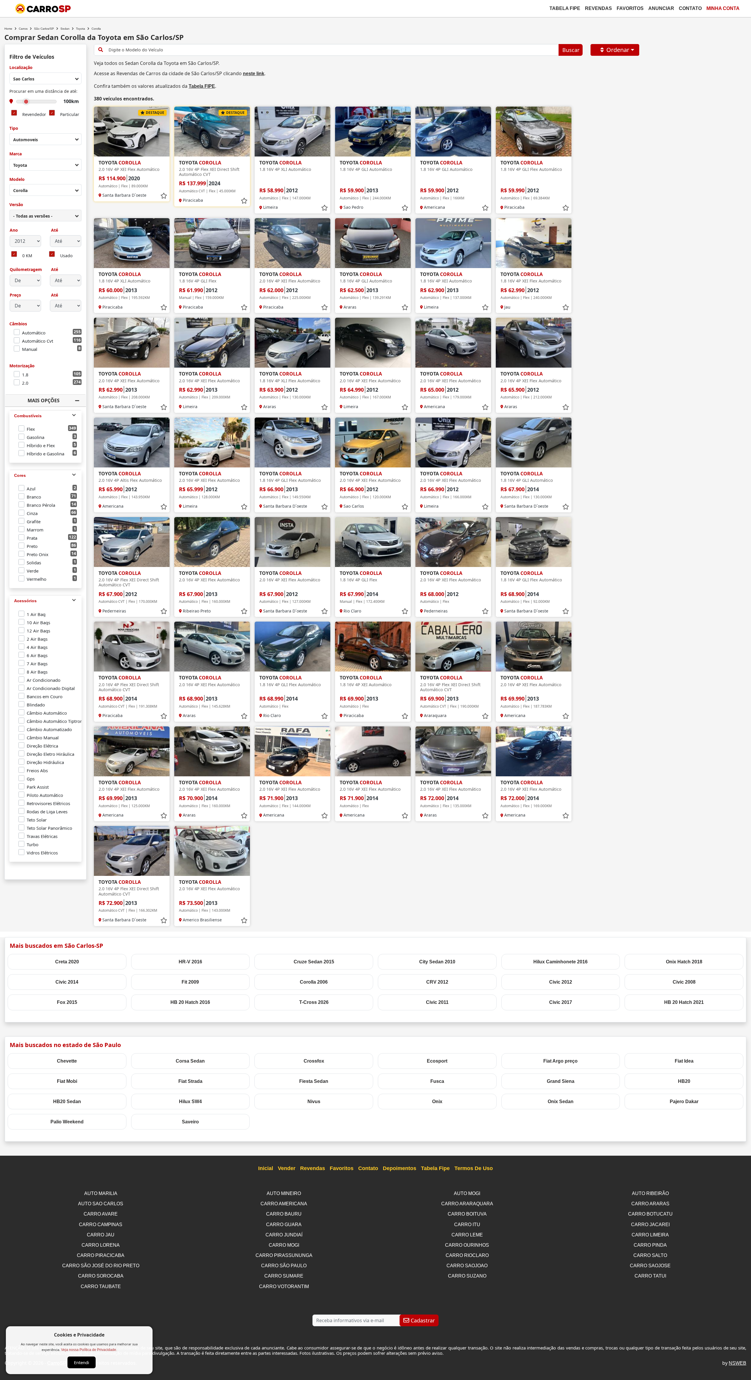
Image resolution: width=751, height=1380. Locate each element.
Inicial (265, 1168)
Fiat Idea (684, 1060)
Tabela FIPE (202, 86)
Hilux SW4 (190, 1101)
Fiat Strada (190, 1081)
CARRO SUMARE (283, 1275)
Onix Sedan (561, 1101)
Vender (286, 1168)
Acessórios (25, 600)
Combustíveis (28, 415)
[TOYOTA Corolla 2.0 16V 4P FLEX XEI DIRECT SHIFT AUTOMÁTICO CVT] (212, 131)
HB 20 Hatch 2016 (190, 1002)
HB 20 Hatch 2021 (684, 1002)
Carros (23, 28)
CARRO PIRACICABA (100, 1255)
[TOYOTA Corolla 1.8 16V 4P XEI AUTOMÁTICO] (453, 243)
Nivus (313, 1101)
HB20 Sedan (67, 1101)
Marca (15, 154)
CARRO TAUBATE (101, 1286)
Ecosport (437, 1060)
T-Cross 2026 (314, 1002)
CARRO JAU (100, 1234)
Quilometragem (26, 269)
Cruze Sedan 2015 (314, 961)
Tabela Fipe (564, 8)
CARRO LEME (467, 1234)
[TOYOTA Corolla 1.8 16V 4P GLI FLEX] (212, 243)
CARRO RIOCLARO (467, 1255)
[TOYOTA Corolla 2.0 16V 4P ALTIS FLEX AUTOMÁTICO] (132, 442)
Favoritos (630, 8)
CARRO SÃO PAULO (284, 1265)
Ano (14, 230)
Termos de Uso (473, 1168)
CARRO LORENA (101, 1245)
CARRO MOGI (284, 1245)
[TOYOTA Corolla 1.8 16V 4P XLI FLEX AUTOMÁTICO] (292, 343)
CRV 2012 (437, 982)
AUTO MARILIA (100, 1193)
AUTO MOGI (467, 1193)
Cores (20, 475)
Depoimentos (399, 1168)
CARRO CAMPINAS (100, 1224)
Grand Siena (560, 1081)
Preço (15, 295)
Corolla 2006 (314, 982)
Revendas (598, 8)
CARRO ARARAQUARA (467, 1203)
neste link (253, 73)
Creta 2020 (67, 961)
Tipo (13, 128)
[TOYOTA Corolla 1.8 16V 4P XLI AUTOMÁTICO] (292, 131)
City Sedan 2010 (437, 961)
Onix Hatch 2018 (684, 961)
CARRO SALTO (650, 1255)
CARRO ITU (467, 1224)
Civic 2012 (560, 982)
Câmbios (18, 324)
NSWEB (737, 1363)
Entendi (81, 1362)
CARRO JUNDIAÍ (283, 1234)
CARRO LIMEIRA (650, 1234)
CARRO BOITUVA (467, 1213)
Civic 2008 (684, 982)
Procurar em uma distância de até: (43, 91)
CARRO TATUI (650, 1275)
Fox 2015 (67, 1002)
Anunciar (661, 8)
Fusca (437, 1081)
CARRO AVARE (101, 1213)
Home (8, 28)
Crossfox (314, 1060)
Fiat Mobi (67, 1081)
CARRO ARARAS (650, 1203)
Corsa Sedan (190, 1060)
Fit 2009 (190, 982)
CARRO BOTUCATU (650, 1213)
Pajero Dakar (684, 1101)
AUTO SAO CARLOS (100, 1203)
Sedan (65, 28)
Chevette (67, 1060)
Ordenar (617, 50)
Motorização (22, 365)
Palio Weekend (67, 1121)
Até (54, 230)
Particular (69, 114)
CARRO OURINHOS (467, 1245)
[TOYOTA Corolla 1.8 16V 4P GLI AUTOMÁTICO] (373, 131)
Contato (690, 8)
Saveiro (190, 1121)
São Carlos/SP (44, 28)
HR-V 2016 (190, 961)
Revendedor (34, 114)
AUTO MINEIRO (284, 1193)
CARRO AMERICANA (284, 1203)
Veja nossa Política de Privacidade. (89, 1350)
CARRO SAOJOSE (650, 1265)
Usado (66, 255)
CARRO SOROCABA (101, 1275)
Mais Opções (44, 400)
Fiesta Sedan (313, 1081)
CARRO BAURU (284, 1213)
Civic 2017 (560, 1002)
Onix (437, 1101)
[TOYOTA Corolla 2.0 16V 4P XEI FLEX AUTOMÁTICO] (132, 131)
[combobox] (45, 78)
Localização (21, 67)
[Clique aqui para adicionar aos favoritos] (163, 196)
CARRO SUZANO (467, 1275)
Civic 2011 (437, 1002)
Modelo (17, 179)
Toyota (80, 28)
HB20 (684, 1081)
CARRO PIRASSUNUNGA (284, 1255)
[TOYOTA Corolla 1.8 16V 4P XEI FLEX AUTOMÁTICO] (533, 243)
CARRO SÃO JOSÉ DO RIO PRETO (100, 1265)
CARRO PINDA (650, 1245)
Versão (16, 204)
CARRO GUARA (284, 1224)
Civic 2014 (66, 982)
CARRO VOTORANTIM (284, 1286)
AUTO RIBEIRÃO (650, 1193)
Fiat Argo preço (560, 1060)
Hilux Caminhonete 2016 (560, 961)
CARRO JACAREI (650, 1224)
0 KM (27, 255)
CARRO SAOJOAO (467, 1265)
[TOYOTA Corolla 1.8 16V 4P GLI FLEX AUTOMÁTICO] (533, 131)
